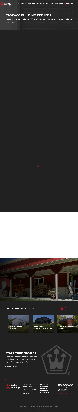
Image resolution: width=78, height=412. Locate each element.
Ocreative (55, 406)
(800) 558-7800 (31, 389)
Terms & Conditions (35, 409)
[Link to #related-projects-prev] (61, 308)
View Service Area (62, 393)
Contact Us (26, 393)
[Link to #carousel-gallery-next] (42, 166)
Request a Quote (11, 366)
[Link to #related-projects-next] (65, 308)
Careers (42, 395)
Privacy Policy (44, 409)
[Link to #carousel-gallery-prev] (38, 166)
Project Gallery (44, 386)
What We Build (44, 384)
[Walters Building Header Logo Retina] (5, 2)
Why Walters (43, 388)
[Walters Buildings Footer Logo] (12, 384)
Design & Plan (44, 390)
